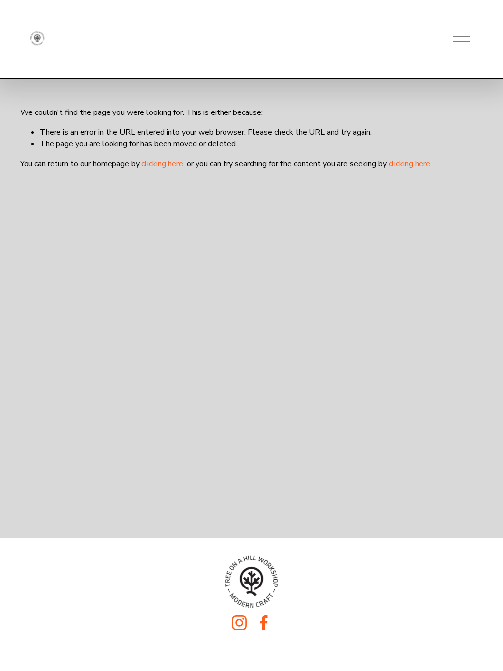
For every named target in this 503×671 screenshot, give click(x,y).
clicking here (162, 163)
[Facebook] (264, 623)
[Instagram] (239, 623)
